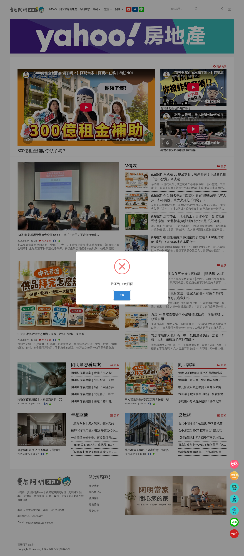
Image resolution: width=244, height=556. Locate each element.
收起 (234, 533)
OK (122, 295)
